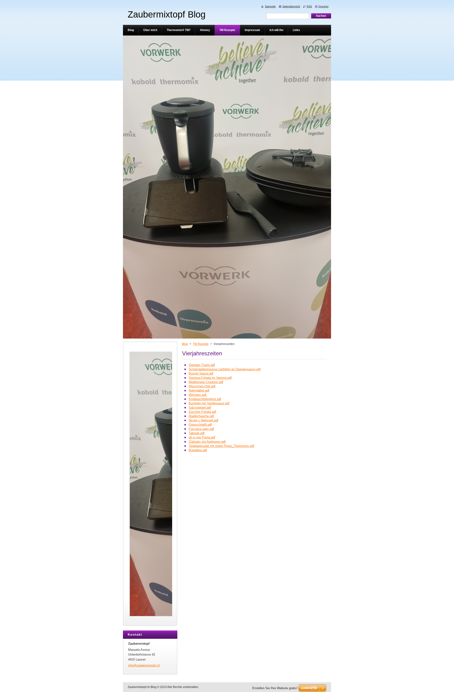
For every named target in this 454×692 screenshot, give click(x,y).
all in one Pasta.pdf (202, 437)
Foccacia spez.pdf (201, 429)
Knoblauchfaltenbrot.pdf (205, 399)
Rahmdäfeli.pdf (199, 390)
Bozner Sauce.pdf (201, 373)
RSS (309, 6)
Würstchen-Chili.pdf (202, 386)
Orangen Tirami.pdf (202, 365)
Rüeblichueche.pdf (201, 416)
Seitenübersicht (291, 6)
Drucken (323, 6)
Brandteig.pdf (198, 450)
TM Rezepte (201, 344)
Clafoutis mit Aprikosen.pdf (207, 441)
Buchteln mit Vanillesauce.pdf (209, 403)
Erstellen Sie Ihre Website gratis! (274, 688)
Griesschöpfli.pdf (200, 424)
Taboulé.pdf (197, 433)
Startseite (270, 6)
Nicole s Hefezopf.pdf (203, 420)
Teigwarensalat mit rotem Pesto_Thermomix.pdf (221, 446)
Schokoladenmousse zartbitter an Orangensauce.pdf (225, 369)
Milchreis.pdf (198, 395)
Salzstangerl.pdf (200, 407)
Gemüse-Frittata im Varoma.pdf (210, 377)
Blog (185, 344)
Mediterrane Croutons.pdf (206, 382)
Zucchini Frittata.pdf (202, 412)
